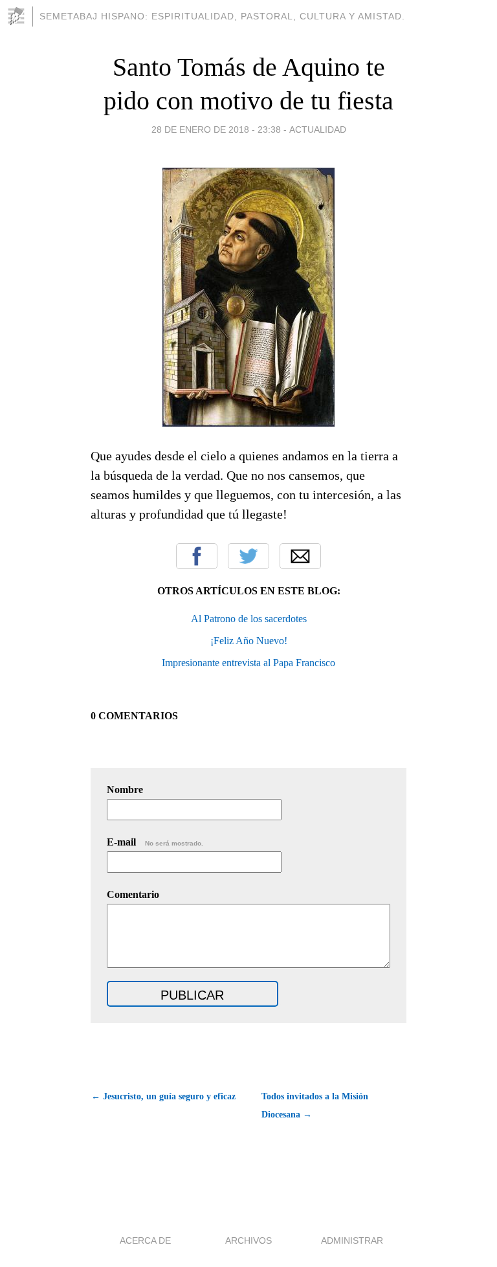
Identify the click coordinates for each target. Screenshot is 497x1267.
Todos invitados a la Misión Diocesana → (314, 1105)
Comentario (133, 894)
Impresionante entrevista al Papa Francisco (248, 662)
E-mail (155, 841)
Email (300, 556)
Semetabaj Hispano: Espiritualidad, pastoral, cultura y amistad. (222, 16)
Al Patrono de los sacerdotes (249, 618)
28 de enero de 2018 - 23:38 (216, 129)
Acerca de (145, 1240)
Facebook (196, 556)
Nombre (125, 789)
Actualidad (317, 129)
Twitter (248, 556)
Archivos (248, 1240)
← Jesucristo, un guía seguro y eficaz (163, 1096)
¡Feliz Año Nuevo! (248, 640)
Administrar (352, 1240)
